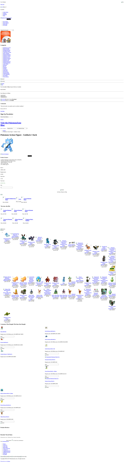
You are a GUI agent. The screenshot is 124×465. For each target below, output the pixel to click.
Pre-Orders (5, 75)
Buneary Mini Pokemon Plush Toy (39, 296)
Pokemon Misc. (6, 73)
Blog (4, 15)
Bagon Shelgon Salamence (71, 245)
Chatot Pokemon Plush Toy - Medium (51, 371)
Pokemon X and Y (7, 47)
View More (3, 111)
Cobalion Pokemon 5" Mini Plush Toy (6, 354)
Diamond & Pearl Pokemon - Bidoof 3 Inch (23, 284)
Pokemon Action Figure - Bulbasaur (23, 296)
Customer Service (6, 450)
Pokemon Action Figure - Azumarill (23, 242)
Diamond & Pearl (6, 50)
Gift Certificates (6, 74)
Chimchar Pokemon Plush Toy (49, 381)
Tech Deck (5, 69)
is (5, 461)
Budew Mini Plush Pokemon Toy (7, 294)
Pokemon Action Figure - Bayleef (87, 251)
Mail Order (5, 447)
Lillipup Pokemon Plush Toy (5, 416)
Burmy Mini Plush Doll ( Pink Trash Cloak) (63, 296)
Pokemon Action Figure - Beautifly (95, 252)
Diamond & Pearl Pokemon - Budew (104, 281)
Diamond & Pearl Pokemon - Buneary (71, 295)
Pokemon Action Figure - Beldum (104, 263)
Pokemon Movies (6, 62)
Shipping (5, 14)
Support (4, 13)
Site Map (5, 454)
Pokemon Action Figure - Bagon (47, 245)
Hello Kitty (5, 70)
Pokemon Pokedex (7, 58)
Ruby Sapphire (6, 53)
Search (2, 27)
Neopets (4, 68)
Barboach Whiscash (38, 240)
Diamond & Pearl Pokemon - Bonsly (71, 283)
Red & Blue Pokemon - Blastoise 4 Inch (39, 283)
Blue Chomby (62, 283)
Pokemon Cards (6, 59)
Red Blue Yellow (6, 51)
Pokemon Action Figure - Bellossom (112, 261)
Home (4, 130)
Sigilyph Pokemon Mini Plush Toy (50, 331)
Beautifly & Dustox (103, 249)
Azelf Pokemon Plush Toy (15, 236)
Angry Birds (5, 64)
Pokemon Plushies (7, 54)
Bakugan (5, 65)
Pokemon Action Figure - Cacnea (7, 318)
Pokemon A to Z (6, 57)
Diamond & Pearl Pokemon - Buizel (87, 294)
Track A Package (6, 448)
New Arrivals (6, 76)
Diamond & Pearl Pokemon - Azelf (7, 239)
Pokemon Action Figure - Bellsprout (112, 273)
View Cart (5, 446)
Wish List (5, 453)
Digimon (5, 67)
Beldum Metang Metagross (6, 280)
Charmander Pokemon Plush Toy (50, 359)
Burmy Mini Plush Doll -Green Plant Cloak (55, 296)
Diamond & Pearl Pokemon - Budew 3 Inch (112, 284)
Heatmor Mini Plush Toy (4, 342)
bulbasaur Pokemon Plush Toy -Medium (7, 393)
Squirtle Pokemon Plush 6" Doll (50, 348)
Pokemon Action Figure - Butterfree (112, 307)
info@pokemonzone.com (5, 441)
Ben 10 (4, 66)
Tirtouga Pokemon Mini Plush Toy (50, 339)
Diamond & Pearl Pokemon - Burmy (112, 295)
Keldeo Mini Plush (3, 331)
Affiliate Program (6, 452)
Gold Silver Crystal (7, 52)
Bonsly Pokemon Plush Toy (79, 281)
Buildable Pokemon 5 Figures (95, 294)
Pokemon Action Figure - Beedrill (112, 252)
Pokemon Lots (6, 60)
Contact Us (5, 449)
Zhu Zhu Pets (6, 72)
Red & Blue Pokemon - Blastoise (31, 281)
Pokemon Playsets (7, 61)
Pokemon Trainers (7, 55)
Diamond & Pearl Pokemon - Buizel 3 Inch (15, 296)
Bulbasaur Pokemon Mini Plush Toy (103, 296)
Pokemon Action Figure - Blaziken (47, 284)
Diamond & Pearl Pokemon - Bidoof (15, 284)
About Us (5, 445)
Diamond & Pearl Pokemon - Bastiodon (79, 247)
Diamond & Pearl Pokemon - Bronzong (96, 281)
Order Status (5, 12)
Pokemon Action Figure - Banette (55, 246)
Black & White (6, 48)
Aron (20, 199)
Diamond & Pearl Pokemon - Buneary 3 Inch (79, 297)
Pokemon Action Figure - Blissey (55, 284)
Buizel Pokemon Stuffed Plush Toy (47, 294)
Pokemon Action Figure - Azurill (31, 243)
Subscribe (2, 119)
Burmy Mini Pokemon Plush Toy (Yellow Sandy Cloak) (31, 297)
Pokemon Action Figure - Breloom (87, 284)
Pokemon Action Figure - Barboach (63, 245)
